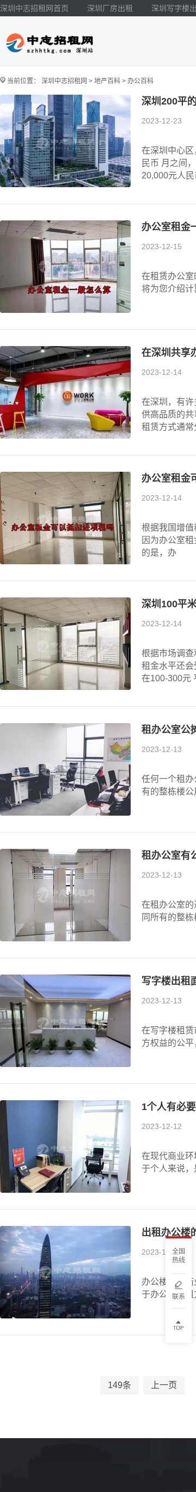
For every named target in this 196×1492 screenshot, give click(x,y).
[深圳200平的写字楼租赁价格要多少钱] (65, 141)
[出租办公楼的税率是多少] (65, 1272)
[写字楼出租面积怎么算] (65, 1021)
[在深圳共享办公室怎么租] (65, 392)
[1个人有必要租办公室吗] (65, 1146)
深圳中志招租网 (64, 81)
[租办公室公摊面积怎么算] (65, 769)
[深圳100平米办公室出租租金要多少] (65, 643)
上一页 (164, 1385)
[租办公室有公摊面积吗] (65, 895)
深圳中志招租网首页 (34, 8)
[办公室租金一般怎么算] (65, 266)
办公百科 (140, 81)
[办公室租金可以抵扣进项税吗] (65, 518)
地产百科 (107, 81)
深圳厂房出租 (110, 8)
